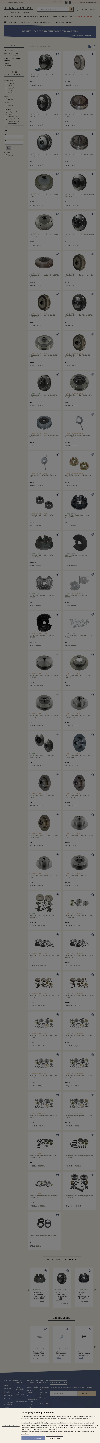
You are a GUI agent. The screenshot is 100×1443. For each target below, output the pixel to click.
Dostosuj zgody (54, 1438)
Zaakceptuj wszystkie (33, 1438)
